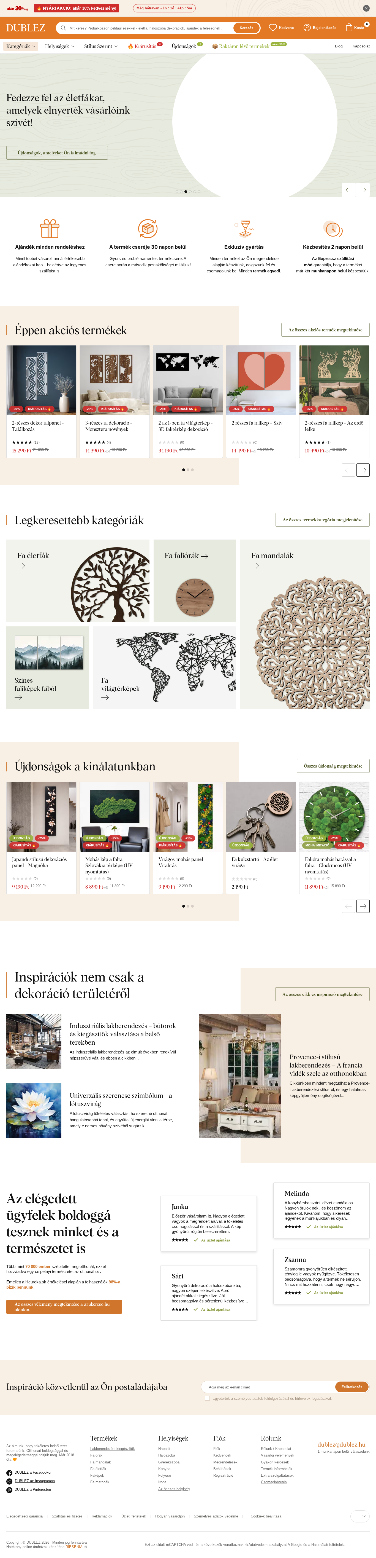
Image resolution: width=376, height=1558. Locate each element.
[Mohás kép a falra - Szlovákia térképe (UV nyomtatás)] (114, 817)
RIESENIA (74, 1547)
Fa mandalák (100, 1462)
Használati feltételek (281, 1547)
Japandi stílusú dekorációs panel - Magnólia (39, 862)
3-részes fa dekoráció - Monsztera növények (108, 426)
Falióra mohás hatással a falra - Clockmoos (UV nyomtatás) (330, 865)
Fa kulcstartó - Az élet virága (255, 862)
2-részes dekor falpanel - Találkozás (38, 426)
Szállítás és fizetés (67, 1516)
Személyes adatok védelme (216, 1516)
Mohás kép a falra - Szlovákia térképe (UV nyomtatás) (109, 865)
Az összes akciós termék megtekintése (325, 330)
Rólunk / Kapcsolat (276, 1449)
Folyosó (164, 1475)
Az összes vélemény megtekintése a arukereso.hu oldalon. (62, 1307)
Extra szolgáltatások (277, 1475)
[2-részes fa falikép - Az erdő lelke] (334, 380)
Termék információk (276, 1469)
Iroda (162, 1482)
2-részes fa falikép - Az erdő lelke (334, 426)
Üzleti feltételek (133, 1516)
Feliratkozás (352, 1387)
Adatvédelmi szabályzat (259, 1542)
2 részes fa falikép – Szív (257, 423)
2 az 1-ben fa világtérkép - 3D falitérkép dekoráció (186, 426)
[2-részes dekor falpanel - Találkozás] (41, 380)
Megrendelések (225, 1462)
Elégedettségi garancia (24, 1516)
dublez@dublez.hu (342, 1444)
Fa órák (96, 1455)
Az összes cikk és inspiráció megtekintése (322, 994)
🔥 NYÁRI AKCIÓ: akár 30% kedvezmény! (76, 8)
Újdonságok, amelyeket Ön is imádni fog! (57, 153)
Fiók (216, 1449)
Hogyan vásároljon (170, 1516)
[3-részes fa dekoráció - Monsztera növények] (114, 380)
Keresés (246, 28)
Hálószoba (166, 1455)
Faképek (97, 1475)
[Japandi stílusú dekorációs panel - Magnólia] (41, 817)
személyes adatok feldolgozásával (261, 1398)
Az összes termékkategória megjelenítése (323, 520)
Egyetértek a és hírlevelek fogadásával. (272, 1398)
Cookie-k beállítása (272, 1516)
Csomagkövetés (274, 1482)
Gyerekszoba (168, 1462)
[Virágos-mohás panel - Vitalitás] (188, 817)
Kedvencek (222, 1455)
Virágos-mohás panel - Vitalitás (182, 862)
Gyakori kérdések (275, 1462)
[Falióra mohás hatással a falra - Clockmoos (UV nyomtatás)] (334, 817)
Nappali (164, 1449)
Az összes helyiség (174, 1489)
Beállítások (222, 1469)
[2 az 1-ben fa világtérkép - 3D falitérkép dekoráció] (188, 380)
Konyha (164, 1469)
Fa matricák (99, 1482)
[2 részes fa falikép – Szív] (261, 380)
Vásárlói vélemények (277, 1455)
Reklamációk (102, 1516)
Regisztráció (223, 1475)
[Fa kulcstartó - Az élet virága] (261, 817)
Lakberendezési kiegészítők (112, 1449)
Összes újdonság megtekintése (333, 766)
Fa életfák (98, 1469)
